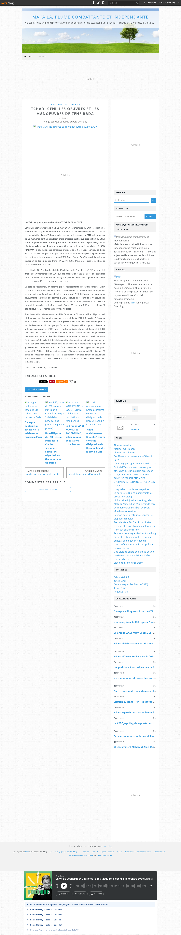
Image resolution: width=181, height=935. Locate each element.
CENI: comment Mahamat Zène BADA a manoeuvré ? (143, 747)
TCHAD (52, 104)
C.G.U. (119, 852)
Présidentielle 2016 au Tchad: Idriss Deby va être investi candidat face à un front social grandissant (134, 526)
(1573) (120, 588)
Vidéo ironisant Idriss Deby (128, 562)
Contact (41, 56)
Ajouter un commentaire (48, 490)
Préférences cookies (105, 855)
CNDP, (60, 104)
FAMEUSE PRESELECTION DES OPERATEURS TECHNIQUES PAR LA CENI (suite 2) (135, 482)
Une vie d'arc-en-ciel (124, 559)
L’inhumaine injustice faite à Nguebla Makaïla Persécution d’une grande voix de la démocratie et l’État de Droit (134, 504)
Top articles (84, 852)
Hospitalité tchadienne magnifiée (131, 489)
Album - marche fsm (124, 452)
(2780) (120, 580)
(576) (121, 591)
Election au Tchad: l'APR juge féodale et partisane (141, 701)
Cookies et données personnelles (81, 855)
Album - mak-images (124, 448)
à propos (98, 894)
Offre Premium (160, 852)
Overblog (107, 846)
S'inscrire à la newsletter (36, 389)
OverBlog (135, 429)
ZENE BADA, (75, 104)
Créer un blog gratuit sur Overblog (63, 852)
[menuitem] (28, 56)
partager (82, 894)
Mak (133, 302)
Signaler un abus (107, 852)
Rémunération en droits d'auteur (138, 852)
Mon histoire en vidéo (125, 511)
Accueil (28, 56)
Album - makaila (122, 445)
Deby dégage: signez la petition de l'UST (135, 463)
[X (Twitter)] (98, 2)
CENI (66, 104)
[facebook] (93, 2)
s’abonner (65, 894)
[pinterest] (103, 2)
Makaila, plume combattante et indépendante (90, 17)
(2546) (131, 584)
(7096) (121, 577)
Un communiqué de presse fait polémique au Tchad (143, 678)
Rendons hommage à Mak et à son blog (135, 533)
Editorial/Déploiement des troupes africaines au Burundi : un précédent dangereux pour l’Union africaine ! (133, 471)
